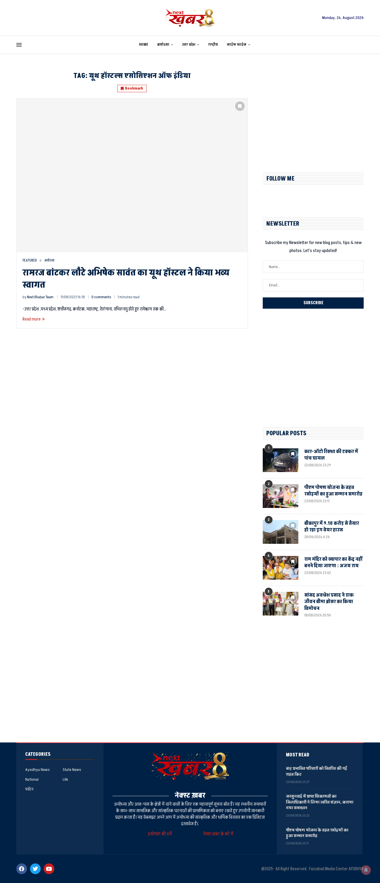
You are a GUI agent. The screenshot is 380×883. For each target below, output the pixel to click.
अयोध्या (163, 44)
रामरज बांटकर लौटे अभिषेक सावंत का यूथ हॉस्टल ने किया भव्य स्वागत (126, 279)
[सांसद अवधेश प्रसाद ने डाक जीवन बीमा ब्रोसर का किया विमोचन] (280, 604)
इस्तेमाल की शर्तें (161, 834)
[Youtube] (49, 868)
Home (143, 44)
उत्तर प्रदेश (188, 44)
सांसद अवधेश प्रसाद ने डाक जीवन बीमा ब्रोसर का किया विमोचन (329, 602)
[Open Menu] (19, 44)
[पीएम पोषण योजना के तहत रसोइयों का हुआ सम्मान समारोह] (280, 496)
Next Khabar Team (40, 297)
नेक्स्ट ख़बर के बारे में (218, 834)
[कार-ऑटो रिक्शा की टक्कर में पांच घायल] (280, 460)
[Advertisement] (313, 113)
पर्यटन (29, 789)
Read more (32, 319)
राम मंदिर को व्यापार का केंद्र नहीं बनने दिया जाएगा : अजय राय (333, 562)
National (32, 779)
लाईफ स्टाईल (236, 44)
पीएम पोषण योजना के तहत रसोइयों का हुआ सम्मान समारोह (333, 490)
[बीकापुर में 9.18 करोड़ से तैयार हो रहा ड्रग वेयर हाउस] (280, 532)
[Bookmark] (240, 106)
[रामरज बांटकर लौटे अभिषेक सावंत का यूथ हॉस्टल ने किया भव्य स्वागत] (132, 175)
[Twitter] (35, 868)
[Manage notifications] (366, 870)
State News (72, 770)
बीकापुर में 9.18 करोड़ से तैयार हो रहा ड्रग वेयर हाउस (331, 526)
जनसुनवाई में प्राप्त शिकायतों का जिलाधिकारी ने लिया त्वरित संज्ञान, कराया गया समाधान (319, 802)
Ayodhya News (37, 770)
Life (65, 779)
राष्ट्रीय (213, 44)
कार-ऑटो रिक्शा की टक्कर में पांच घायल (331, 454)
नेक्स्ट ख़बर (190, 795)
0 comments (101, 297)
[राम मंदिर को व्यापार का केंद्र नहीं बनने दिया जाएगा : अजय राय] (280, 568)
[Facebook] (21, 868)
